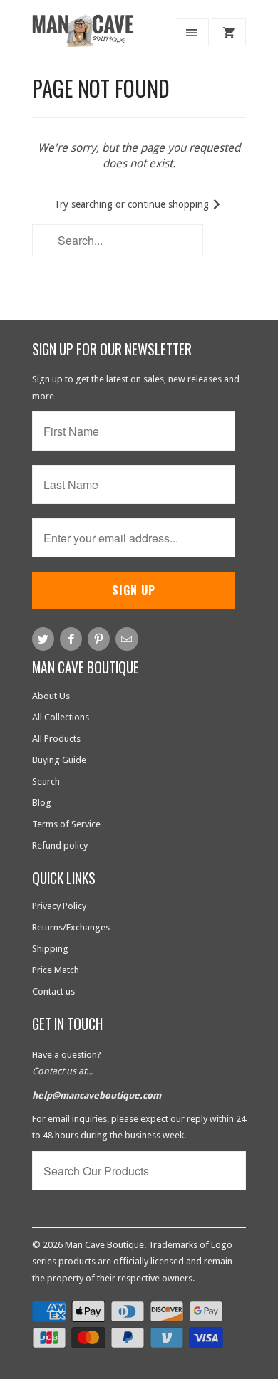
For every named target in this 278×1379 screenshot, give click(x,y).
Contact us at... (62, 1071)
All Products (56, 738)
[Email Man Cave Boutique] (126, 639)
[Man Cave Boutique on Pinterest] (99, 639)
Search (46, 781)
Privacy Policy (59, 906)
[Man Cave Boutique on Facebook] (71, 639)
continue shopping (170, 204)
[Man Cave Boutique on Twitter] (43, 639)
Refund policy (60, 845)
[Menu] (192, 32)
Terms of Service (66, 824)
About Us (51, 696)
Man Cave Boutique (104, 1244)
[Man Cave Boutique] (89, 37)
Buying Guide (59, 760)
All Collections (60, 717)
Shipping (50, 948)
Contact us (53, 991)
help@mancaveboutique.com (96, 1095)
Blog (41, 802)
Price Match (55, 970)
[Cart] (229, 32)
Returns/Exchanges (71, 927)
